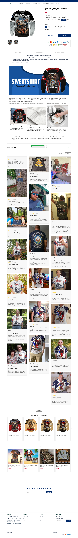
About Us (57, 3)
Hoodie (59, 19)
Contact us (42, 518)
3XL (58, 26)
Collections (28, 3)
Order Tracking (46, 3)
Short (68, 19)
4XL (61, 26)
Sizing (41, 522)
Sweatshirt (50, 15)
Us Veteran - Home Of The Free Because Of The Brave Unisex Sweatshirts (14, 435)
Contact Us (52, 3)
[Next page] (72, 428)
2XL (55, 26)
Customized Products (37, 3)
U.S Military (21, 3)
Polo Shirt (54, 17)
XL (53, 26)
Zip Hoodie (48, 19)
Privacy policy (26, 516)
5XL (64, 26)
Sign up (68, 520)
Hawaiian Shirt (48, 17)
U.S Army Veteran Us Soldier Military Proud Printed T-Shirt (14, 466)
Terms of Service (26, 518)
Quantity (47, 29)
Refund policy (26, 522)
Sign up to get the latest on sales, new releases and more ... (63, 517)
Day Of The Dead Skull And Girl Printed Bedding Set (46, 466)
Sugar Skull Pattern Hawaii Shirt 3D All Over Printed (30, 466)
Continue (49, 492)
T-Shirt (59, 17)
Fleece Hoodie (53, 19)
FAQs (41, 520)
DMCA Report (55, 532)
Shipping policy (26, 520)
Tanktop (63, 17)
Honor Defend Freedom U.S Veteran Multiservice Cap (62, 466)
